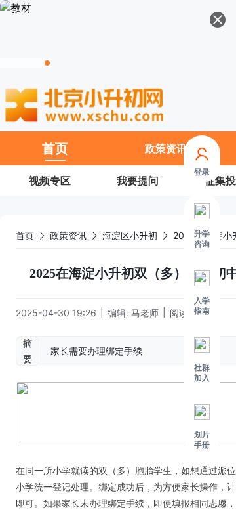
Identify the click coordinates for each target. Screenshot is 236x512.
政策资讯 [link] (68, 235)
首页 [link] (25, 235)
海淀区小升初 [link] (129, 235)
